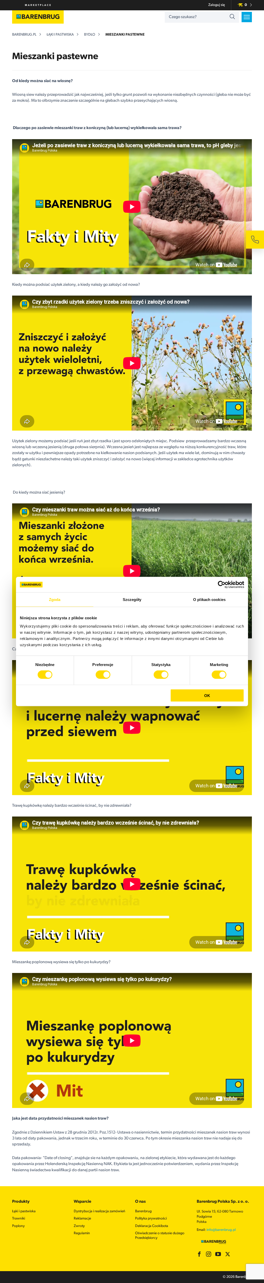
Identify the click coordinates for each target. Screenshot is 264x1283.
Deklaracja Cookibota (151, 1226)
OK (207, 695)
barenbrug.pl (24, 35)
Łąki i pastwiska (60, 35)
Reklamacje (82, 1219)
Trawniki (18, 1219)
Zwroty (79, 1226)
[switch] (103, 675)
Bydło (89, 35)
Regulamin (82, 1233)
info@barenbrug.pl (221, 1230)
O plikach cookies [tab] (209, 599)
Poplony (18, 1226)
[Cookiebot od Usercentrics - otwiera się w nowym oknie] (221, 585)
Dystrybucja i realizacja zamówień (99, 1211)
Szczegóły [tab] (132, 599)
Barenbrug (143, 1211)
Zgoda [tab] (55, 599)
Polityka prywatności (151, 1219)
